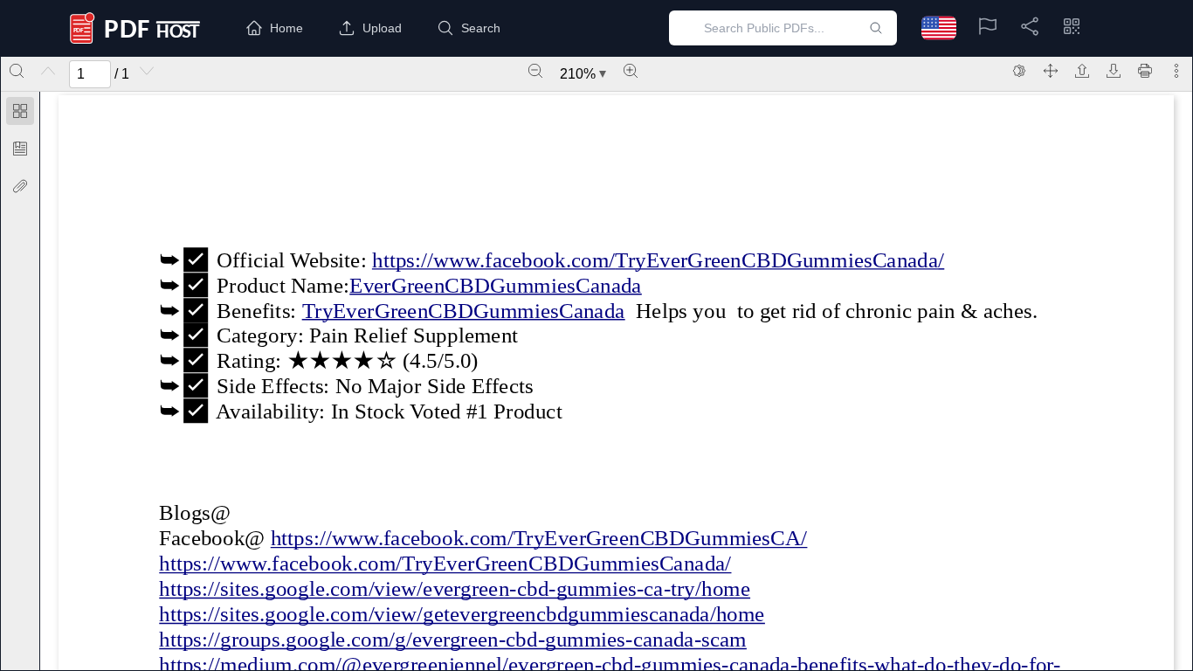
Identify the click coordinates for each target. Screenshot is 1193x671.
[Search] (17, 71)
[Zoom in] (631, 71)
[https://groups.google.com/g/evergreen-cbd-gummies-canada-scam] (453, 639)
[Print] (1145, 71)
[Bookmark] (20, 149)
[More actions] (1176, 71)
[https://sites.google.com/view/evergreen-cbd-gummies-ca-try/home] (454, 588)
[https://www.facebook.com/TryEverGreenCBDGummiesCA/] (538, 537)
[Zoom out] (535, 71)
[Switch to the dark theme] (1019, 71)
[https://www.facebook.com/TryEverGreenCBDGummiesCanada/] (493, 259)
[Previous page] (48, 71)
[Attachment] (20, 186)
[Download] (1113, 71)
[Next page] (147, 71)
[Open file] (1082, 71)
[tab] (20, 114)
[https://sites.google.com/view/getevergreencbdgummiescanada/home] (462, 613)
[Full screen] (1051, 71)
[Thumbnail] (20, 111)
